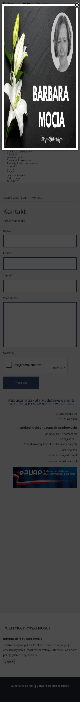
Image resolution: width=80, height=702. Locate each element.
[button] (77, 5)
